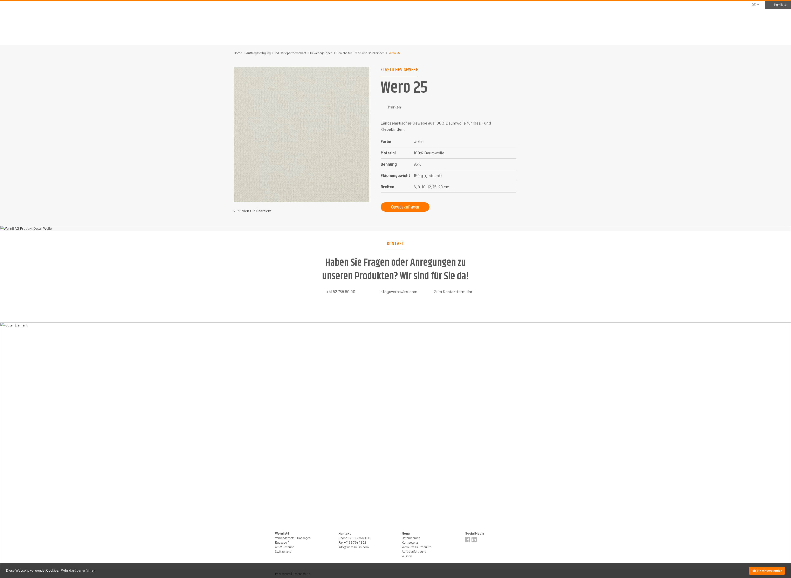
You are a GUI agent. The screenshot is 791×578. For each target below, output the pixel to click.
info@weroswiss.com (398, 291)
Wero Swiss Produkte (416, 547)
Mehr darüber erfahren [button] (78, 570)
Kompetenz (410, 542)
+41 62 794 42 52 (355, 542)
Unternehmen (411, 538)
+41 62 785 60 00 (340, 291)
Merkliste (780, 4)
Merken (394, 106)
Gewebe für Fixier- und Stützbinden (361, 53)
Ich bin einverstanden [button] (767, 570)
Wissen (407, 556)
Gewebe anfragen (405, 207)
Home (238, 53)
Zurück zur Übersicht (254, 211)
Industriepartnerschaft (290, 53)
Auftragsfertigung (258, 53)
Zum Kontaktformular (453, 291)
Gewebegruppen (321, 53)
